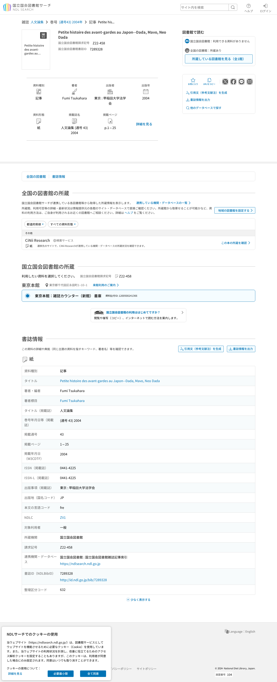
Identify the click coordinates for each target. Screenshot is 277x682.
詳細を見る (144, 123)
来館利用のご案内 (104, 285)
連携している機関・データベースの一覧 (161, 203)
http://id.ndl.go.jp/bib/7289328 (83, 579)
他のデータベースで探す (205, 108)
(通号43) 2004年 (71, 21)
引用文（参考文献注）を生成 (208, 93)
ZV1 (63, 517)
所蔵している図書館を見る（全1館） (219, 58)
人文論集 (37, 21)
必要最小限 (61, 673)
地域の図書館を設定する (233, 210)
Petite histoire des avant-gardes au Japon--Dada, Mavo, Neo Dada (110, 380)
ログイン (265, 11)
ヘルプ (248, 11)
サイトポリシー (147, 669)
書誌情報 (58, 176)
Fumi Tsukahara (72, 400)
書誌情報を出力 (200, 100)
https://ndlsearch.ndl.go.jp (80, 563)
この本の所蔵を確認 (234, 243)
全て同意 (93, 673)
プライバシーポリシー (117, 669)
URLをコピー (209, 83)
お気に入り (193, 83)
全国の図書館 (36, 176)
